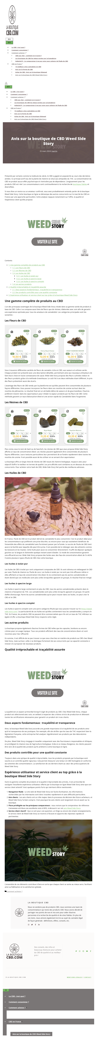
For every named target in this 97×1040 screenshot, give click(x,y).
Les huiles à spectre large (28, 279)
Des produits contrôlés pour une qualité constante (34, 292)
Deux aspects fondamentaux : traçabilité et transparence (37, 289)
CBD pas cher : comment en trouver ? (28, 56)
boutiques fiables (80, 184)
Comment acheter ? (19, 53)
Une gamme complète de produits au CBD (27, 265)
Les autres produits (22, 284)
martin (54, 151)
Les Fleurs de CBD (21, 268)
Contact (87, 977)
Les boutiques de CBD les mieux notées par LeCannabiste (35, 58)
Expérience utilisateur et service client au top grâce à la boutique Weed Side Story (43, 295)
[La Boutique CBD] (6, 84)
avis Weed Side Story (72, 808)
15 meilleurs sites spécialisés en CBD (28, 67)
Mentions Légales (74, 977)
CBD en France (17, 64)
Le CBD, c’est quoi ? (18, 47)
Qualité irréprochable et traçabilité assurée (27, 287)
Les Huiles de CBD (21, 273)
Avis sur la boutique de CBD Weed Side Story (31, 75)
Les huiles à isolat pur (27, 276)
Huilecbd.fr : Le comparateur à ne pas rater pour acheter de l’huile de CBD (41, 61)
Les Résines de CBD (21, 270)
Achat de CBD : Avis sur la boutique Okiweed (31, 72)
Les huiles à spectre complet (30, 281)
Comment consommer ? (20, 50)
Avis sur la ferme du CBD (24, 69)
